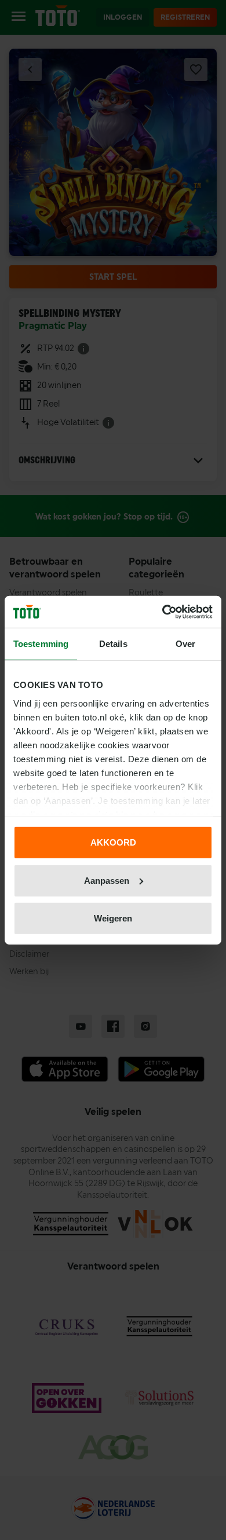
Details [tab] (113, 644)
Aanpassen (106, 880)
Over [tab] (185, 644)
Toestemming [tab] (40, 644)
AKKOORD (113, 842)
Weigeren (113, 918)
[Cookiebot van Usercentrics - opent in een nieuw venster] (162, 611)
